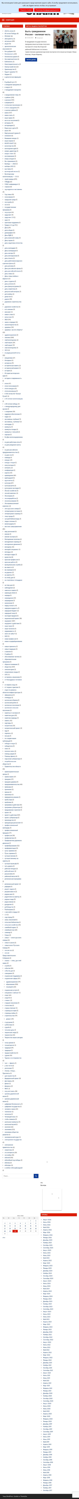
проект (7, 812)
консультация (9, 465)
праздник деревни (11, 782)
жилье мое (8, 317)
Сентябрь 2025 (48, 1248)
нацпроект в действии (12, 623)
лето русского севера (12, 508)
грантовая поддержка (12, 222)
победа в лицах (10, 743)
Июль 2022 (46, 1345)
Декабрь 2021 (47, 1363)
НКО (6, 636)
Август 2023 (47, 1312)
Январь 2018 (47, 1483)
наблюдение (9, 588)
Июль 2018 (46, 1467)
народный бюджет (11, 611)
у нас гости (8, 1066)
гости (6, 205)
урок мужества (9, 1076)
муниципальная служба (12, 565)
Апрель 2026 (47, 1230)
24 (4, 1231)
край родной (9, 478)
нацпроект (8, 621)
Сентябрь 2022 (48, 1340)
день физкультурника (12, 286)
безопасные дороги (11, 56)
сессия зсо (8, 950)
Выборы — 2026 (10, 164)
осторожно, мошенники (12, 677)
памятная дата (9, 715)
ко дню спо (8, 455)
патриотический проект (12, 728)
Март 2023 (46, 1324)
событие (7, 968)
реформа (8, 886)
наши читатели (10, 629)
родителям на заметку (12, 897)
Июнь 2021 (46, 1378)
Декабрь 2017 (47, 1485)
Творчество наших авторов (14, 1037)
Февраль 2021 (47, 1388)
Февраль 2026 (48, 1235)
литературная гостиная (12, 511)
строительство (9, 1016)
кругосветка (9, 480)
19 (15, 1228)
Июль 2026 (46, 1222)
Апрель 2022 (47, 1352)
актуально (8, 41)
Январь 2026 (47, 1237)
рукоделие (8, 904)
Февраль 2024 (48, 1296)
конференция (9, 470)
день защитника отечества (13, 243)
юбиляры (8, 1165)
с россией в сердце (11, 912)
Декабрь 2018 (47, 1455)
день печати (9, 258)
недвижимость (9, 631)
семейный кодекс (10, 927)
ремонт (8, 1019)
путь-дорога (9, 866)
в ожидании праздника (12, 85)
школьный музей (10, 1124)
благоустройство (10, 67)
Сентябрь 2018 (48, 1462)
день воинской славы (12, 238)
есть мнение (9, 309)
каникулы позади (10, 429)
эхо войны (8, 1155)
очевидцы (8, 697)
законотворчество (11, 325)
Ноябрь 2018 (47, 1457)
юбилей (7, 1157)
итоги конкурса (9, 388)
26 (15, 1231)
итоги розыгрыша (10, 391)
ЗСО (6, 350)
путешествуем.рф (11, 863)
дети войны (8, 294)
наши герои (8, 626)
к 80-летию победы (11, 404)
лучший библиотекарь (12, 519)
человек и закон (10, 1109)
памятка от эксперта (11, 713)
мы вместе (8, 567)
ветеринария (9, 125)
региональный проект (12, 884)
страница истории (10, 1010)
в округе (7, 87)
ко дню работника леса (12, 442)
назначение (8, 603)
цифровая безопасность (13, 1104)
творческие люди (10, 1032)
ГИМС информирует (11, 184)
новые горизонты (10, 646)
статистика (8, 1005)
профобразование (11, 846)
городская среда (10, 200)
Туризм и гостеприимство (13, 1058)
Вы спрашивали (10, 161)
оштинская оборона (11, 700)
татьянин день (9, 1030)
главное (7, 187)
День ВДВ (8, 235)
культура (8, 483)
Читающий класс (10, 1117)
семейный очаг (9, 930)
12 (15, 1225)
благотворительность (12, 64)
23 (35, 1228)
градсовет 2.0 (9, 217)
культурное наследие (12, 488)
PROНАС (8, 36)
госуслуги (8, 212)
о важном (8, 652)
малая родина (9, 524)
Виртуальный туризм (12, 133)
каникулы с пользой (11, 432)
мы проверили (9, 570)
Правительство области (13, 766)
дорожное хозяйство (11, 307)
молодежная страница (12, 542)
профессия (8, 835)
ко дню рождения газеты (13, 445)
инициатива (8, 358)
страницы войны (10, 1013)
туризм (7, 1055)
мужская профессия (11, 560)
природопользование (12, 797)
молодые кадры (10, 554)
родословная (9, 902)
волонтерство (9, 146)
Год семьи (8, 194)
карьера (7, 434)
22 (30, 1228)
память (7, 720)
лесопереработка (10, 498)
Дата (6, 228)
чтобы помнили (10, 1119)
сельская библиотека (12, 922)
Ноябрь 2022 (47, 1334)
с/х (6, 915)
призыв (7, 792)
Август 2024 (47, 1281)
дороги (7, 299)
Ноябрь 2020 (47, 1396)
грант (6, 220)
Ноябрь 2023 (47, 1304)
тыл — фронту (10, 1063)
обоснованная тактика (12, 657)
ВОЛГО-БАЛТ (9, 143)
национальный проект (12, 618)
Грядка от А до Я (10, 225)
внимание (8, 136)
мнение (7, 534)
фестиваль (8, 1081)
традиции (40, 38)
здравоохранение (10, 335)
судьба (7, 1027)
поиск (6, 749)
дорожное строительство (13, 302)
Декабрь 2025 (47, 1240)
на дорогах (8, 572)
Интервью (8, 360)
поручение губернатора (12, 759)
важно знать (9, 115)
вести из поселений (11, 120)
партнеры (8, 723)
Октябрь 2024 (47, 1276)
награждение (9, 598)
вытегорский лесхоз (11, 171)
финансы (8, 1086)
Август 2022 (47, 1342)
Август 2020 (47, 1403)
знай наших (8, 343)
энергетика (8, 1150)
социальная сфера (11, 978)
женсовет (8, 312)
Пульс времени (10, 853)
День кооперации (10, 251)
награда (7, 595)
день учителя (9, 284)
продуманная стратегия (12, 810)
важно (7, 113)
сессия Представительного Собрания (9, 955)
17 (4, 1228)
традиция (8, 1050)
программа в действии (12, 805)
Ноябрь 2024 (47, 1273)
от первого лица (10, 685)
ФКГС (6, 1089)
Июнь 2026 (46, 1225)
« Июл (3, 1237)
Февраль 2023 (47, 1327)
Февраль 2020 (48, 1419)
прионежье (8, 795)
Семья (7, 935)
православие (9, 777)
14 (25, 1225)
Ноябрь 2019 (47, 1426)
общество (8, 667)
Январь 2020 (47, 1421)
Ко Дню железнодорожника (14, 437)
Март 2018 (46, 1477)
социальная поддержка (12, 976)
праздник (8, 779)
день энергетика (10, 289)
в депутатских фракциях (13, 77)
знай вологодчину (10, 340)
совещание (8, 973)
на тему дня (9, 585)
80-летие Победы (10, 33)
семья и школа (9, 943)
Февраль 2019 (47, 1449)
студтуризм (8, 1022)
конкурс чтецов (10, 462)
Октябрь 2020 (47, 1398)
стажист (7, 1000)
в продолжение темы (11, 95)
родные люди (9, 899)
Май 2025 (46, 1258)
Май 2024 (46, 1289)
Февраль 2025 (48, 1266)
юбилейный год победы (12, 1160)
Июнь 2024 (46, 1286)
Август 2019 (47, 1434)
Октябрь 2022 (47, 1337)
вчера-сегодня (9, 159)
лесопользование (10, 501)
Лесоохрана (9, 496)
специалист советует (12, 993)
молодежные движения (12, 544)
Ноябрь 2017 (47, 1488)
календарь (8, 424)
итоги (6, 383)
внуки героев (9, 141)
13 (20, 1225)
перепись (8, 733)
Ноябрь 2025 (47, 1243)
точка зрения (9, 1043)
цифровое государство (12, 1106)
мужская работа (10, 562)
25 (10, 1231)
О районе (8, 654)
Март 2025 (46, 1263)
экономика (8, 1129)
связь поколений (10, 920)
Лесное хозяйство (11, 491)
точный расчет (9, 1045)
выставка (8, 169)
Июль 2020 (46, 1406)
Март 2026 (46, 1232)
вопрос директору (10, 151)
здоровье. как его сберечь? (14, 330)
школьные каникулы (11, 1122)
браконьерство (10, 69)
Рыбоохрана (9, 909)
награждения (9, 600)
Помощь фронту (10, 756)
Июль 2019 (46, 1437)
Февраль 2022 (47, 1358)
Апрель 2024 (47, 1291)
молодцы (8, 552)
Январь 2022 (47, 1360)
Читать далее (31, 59)
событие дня (9, 971)
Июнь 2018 (46, 1470)
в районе (7, 97)
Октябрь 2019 (47, 1429)
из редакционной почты (12, 353)
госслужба (8, 202)
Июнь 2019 (46, 1439)
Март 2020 (46, 1416)
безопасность (9, 54)
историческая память (12, 365)
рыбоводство (9, 907)
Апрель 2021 (47, 1383)
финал (7, 1083)
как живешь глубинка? (12, 419)
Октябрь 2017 (47, 1490)
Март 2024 (46, 1294)
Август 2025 (47, 1250)
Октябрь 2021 (47, 1368)
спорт (6, 995)
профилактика (9, 838)
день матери (9, 253)
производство (9, 820)
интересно (8, 363)
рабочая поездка (10, 869)
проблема (8, 802)
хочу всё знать (9, 1091)
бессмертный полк (11, 59)
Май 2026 (46, 1227)
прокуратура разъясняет (13, 823)
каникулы (8, 427)
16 (35, 1225)
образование (10, 984)
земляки (7, 337)
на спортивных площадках (13, 580)
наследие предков (11, 616)
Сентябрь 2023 (48, 1309)
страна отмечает (10, 1008)
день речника (9, 266)
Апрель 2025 (47, 1260)
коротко (7, 473)
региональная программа (13, 879)
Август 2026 (47, 1220)
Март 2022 (46, 1355)
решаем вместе (10, 892)
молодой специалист (12, 549)
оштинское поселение (12, 705)
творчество (8, 1035)
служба (7, 966)
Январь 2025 (47, 1268)
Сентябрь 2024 (48, 1278)
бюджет (7, 74)
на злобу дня (9, 577)
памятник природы (11, 718)
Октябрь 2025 (47, 1245)
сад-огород (8, 917)
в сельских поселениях (12, 105)
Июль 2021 (46, 1375)
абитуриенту (9, 39)
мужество (8, 557)
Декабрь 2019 (47, 1424)
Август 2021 (47, 1373)
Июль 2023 (46, 1314)
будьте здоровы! (10, 72)
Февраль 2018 (47, 1480)
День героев (9, 240)
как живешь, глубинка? (12, 422)
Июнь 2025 (46, 1255)
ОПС (6, 674)
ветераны (8, 123)
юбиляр (7, 1163)
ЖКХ (6, 319)
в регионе (8, 100)
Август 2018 (47, 1465)
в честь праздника (11, 108)
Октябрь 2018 (47, 1460)
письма (7, 736)
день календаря (10, 248)
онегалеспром (9, 669)
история (7, 371)
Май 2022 (46, 1350)
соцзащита (9, 987)
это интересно (9, 1152)
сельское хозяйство (11, 925)
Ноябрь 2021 (47, 1365)
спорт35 (7, 998)
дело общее (9, 230)
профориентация (10, 848)
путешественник (10, 856)
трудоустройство (10, 1053)
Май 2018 (46, 1472)
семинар (7, 932)
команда (7, 457)
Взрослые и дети (10, 128)
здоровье (8, 327)
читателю (8, 1114)
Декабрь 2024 (47, 1271)
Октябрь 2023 (47, 1306)
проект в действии (11, 815)
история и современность (13, 378)
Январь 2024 (47, 1299)
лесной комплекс (10, 493)
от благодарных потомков (13, 680)
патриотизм (8, 726)
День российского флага (13, 268)
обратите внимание (11, 664)
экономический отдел (12, 1137)
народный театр (10, 613)
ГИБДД (7, 182)
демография (9, 233)
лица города (9, 516)
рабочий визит (9, 871)
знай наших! (9, 345)
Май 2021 (46, 1380)
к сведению (8, 411)
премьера (8, 787)
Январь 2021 (47, 1391)
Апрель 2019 (47, 1444)
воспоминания (9, 156)
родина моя (8, 894)
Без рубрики (9, 51)
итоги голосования (11, 386)
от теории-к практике (11, 687)
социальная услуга (11, 990)
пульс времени (10, 851)
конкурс (7, 460)
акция (6, 44)
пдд (6, 731)
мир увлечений (10, 531)
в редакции (8, 102)
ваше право (8, 118)
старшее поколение (11, 1003)
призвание (8, 789)
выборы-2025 (9, 166)
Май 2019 (46, 1442)
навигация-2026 (10, 593)
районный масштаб (11, 876)
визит (6, 131)
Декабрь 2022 (47, 1332)
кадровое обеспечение (12, 414)
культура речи (9, 486)
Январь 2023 (47, 1329)
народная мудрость (11, 608)
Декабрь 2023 (47, 1301)
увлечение (8, 1068)
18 (10, 1228)
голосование (9, 197)
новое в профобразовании (13, 641)
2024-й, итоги (9, 31)
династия (8, 297)
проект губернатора (11, 817)
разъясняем (9, 874)
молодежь (8, 547)
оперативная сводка (11, 672)
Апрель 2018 (47, 1475)
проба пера (8, 800)
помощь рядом (9, 754)
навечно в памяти (10, 590)
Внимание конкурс (11, 138)
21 (25, 1228)
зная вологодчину (10, 348)
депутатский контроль (12, 291)
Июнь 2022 (46, 1347)
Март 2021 (46, 1386)
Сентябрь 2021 (48, 1370)
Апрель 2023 (47, 1322)
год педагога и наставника (13, 189)
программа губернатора (12, 807)
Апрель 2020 (47, 1414)
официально (9, 695)
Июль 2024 (46, 1283)
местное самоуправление (13, 526)
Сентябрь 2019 (48, 1432)
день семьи (8, 274)
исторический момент (12, 368)
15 (30, 1225)
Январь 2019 (47, 1452)
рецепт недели (9, 889)
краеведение (9, 475)
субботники (8, 1025)
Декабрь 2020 (47, 1393)
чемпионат (8, 1112)
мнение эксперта (10, 537)
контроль (8, 468)
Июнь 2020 (46, 1409)
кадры (7, 417)
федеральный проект (12, 1078)
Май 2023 (46, 1319)
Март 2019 (46, 1447)
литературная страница (12, 514)
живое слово (9, 314)
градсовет (8, 215)
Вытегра (43, 1185)
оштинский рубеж (10, 703)
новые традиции (10, 649)
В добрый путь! (10, 82)
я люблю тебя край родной (13, 1168)
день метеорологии (11, 256)
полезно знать (9, 751)
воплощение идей (10, 148)
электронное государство (13, 1140)
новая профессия (10, 639)
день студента (9, 281)
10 (4, 1225)
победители (9, 746)
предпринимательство (12, 784)
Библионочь (9, 62)
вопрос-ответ (9, 153)
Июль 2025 (46, 1253)
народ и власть (10, 605)
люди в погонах (10, 521)
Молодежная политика (12, 539)
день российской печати (13, 271)
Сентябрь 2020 (48, 1401)
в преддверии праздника (13, 90)
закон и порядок (10, 322)
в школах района (10, 110)
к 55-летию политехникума (14, 399)
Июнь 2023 (46, 1317)
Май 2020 (46, 1411)
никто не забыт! (10, 634)
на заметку (8, 575)
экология (8, 1127)
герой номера (9, 179)
